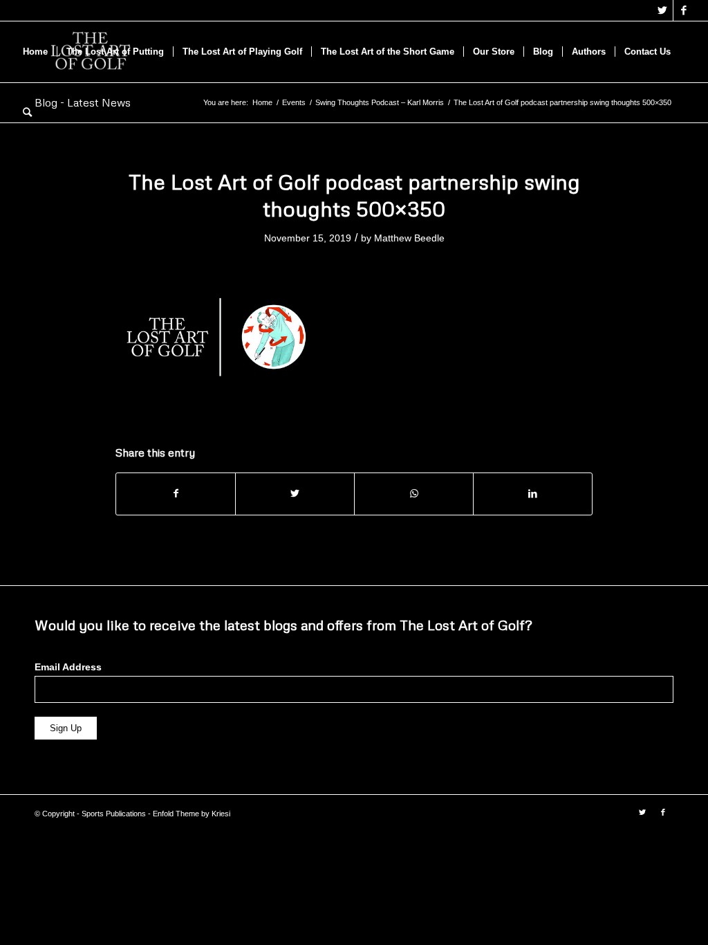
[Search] (27, 112)
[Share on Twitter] (295, 493)
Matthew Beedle (409, 238)
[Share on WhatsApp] (414, 493)
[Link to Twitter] (663, 10)
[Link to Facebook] (683, 10)
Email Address (68, 667)
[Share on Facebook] (175, 493)
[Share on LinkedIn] (533, 493)
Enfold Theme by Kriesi (191, 813)
